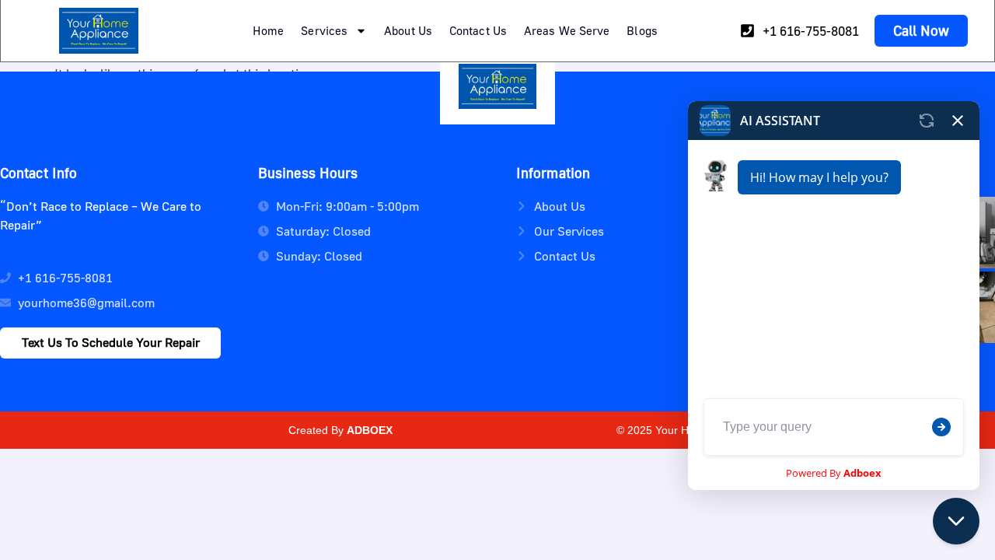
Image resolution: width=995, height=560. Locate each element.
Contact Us (478, 30)
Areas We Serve (566, 30)
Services (324, 30)
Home (268, 30)
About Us (408, 30)
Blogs (642, 30)
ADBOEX (370, 430)
